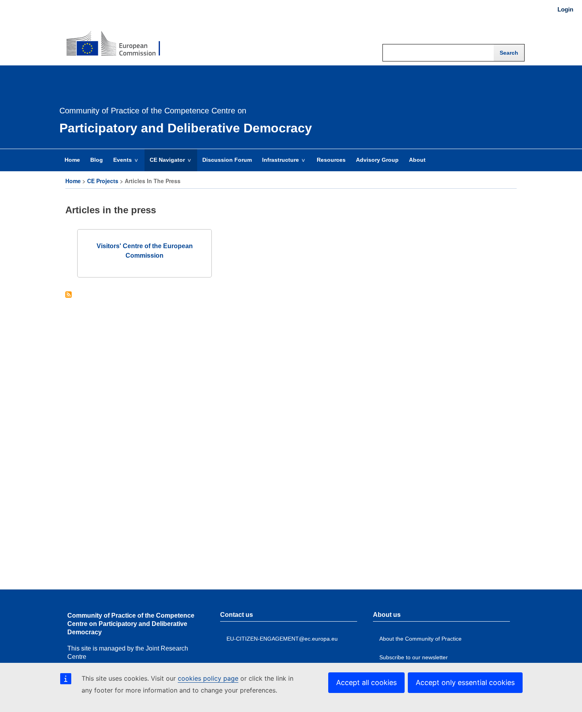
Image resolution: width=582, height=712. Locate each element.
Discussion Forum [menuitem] (227, 160)
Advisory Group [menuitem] (377, 160)
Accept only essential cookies (465, 682)
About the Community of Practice (420, 638)
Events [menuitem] (120, 164)
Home (73, 181)
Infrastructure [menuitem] (278, 164)
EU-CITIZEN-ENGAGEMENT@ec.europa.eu (282, 638)
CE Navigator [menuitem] (165, 164)
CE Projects (102, 181)
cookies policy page (208, 678)
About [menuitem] (417, 160)
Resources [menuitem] (331, 160)
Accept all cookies (366, 682)
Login (565, 9)
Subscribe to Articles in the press (68, 295)
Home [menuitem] (72, 160)
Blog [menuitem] (96, 160)
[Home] (113, 38)
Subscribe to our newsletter (413, 657)
